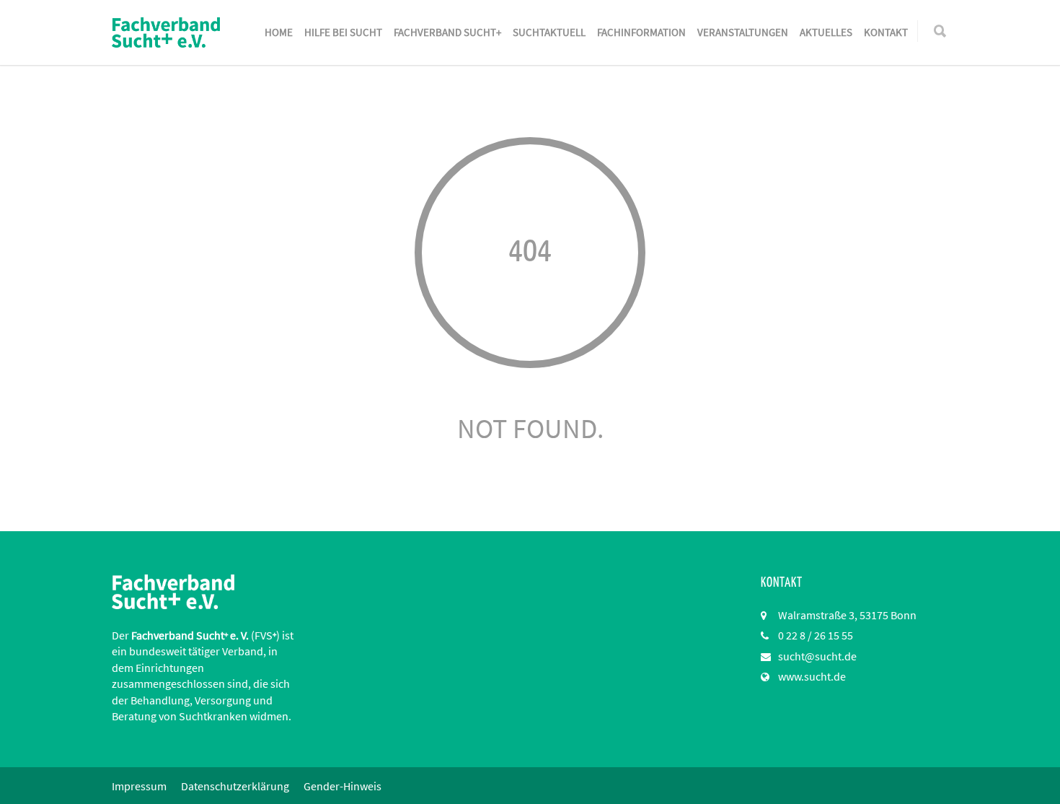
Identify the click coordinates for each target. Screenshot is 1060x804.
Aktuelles (826, 32)
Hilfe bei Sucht (343, 32)
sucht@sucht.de (817, 656)
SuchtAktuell (549, 32)
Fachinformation (641, 32)
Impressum (139, 786)
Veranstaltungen (742, 32)
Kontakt (886, 32)
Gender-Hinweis (342, 786)
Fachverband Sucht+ (447, 32)
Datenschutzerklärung (235, 786)
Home (279, 32)
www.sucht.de (812, 676)
